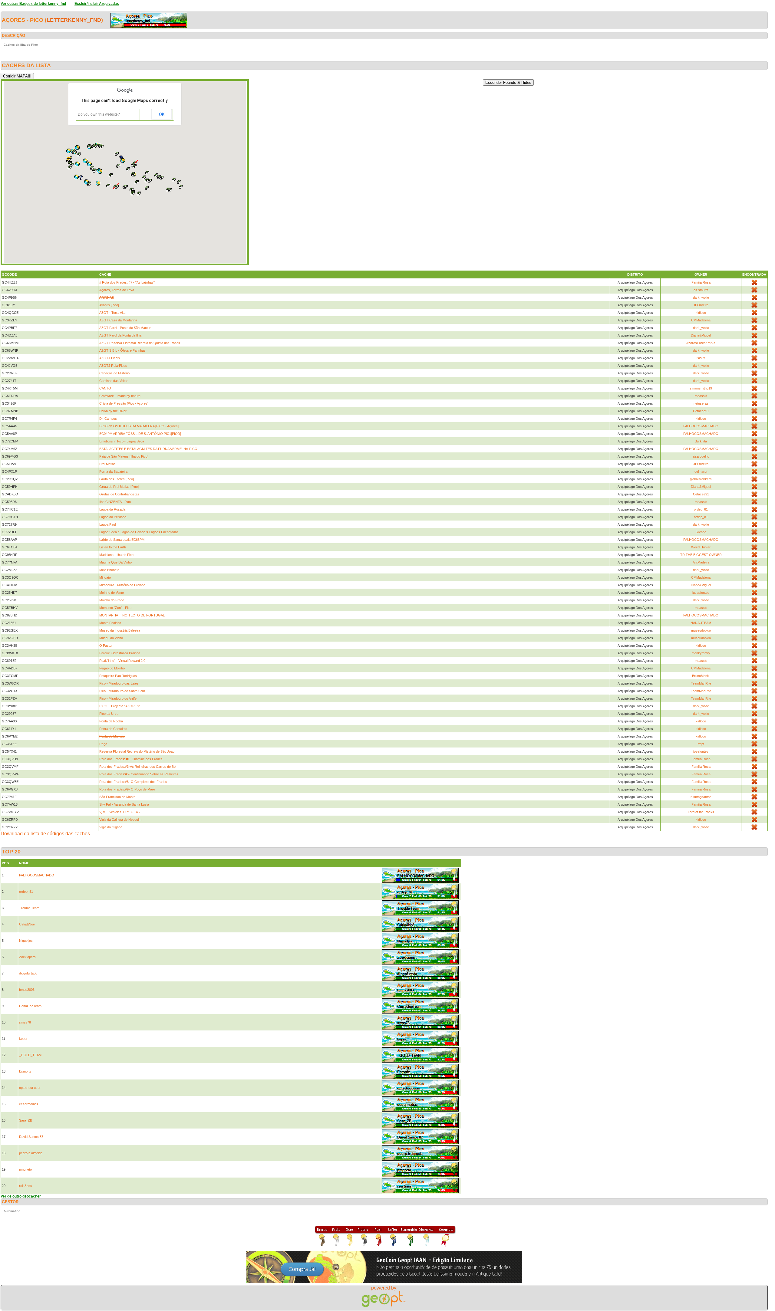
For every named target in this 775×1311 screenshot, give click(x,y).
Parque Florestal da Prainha (119, 653)
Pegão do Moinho (112, 668)
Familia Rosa (701, 282)
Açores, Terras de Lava (116, 290)
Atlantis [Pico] (109, 305)
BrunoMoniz (701, 676)
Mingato (105, 577)
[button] (162, 178)
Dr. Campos (108, 418)
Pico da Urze (108, 713)
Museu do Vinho (111, 638)
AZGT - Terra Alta (112, 312)
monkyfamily (701, 653)
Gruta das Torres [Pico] (116, 479)
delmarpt (700, 471)
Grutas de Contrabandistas (119, 494)
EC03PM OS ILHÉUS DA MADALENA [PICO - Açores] (139, 426)
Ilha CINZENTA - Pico (115, 502)
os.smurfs (701, 290)
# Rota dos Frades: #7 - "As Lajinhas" (127, 282)
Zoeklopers (27, 957)
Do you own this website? (99, 114)
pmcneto (25, 1169)
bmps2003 (27, 989)
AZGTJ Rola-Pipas (113, 365)
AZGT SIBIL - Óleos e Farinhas (122, 350)
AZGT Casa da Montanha (118, 320)
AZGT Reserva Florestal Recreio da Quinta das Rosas (139, 343)
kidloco (701, 312)
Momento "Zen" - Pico (115, 608)
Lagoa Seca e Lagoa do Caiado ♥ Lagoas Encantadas (139, 532)
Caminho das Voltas (113, 381)
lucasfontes (700, 592)
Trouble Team (29, 908)
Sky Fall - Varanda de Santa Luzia (124, 804)
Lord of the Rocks (701, 812)
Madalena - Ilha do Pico (116, 555)
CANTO (105, 388)
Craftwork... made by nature (119, 396)
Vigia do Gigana (110, 827)
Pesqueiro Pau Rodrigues (118, 676)
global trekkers (701, 479)
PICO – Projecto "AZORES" (119, 706)
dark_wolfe (701, 297)
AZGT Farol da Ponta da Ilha (120, 335)
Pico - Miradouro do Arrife (118, 698)
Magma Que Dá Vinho (115, 562)
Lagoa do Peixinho (112, 517)
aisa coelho (701, 456)
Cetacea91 (701, 411)
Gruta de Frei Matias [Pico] (119, 486)
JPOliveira (700, 305)
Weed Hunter (701, 547)
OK (161, 114)
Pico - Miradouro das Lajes (119, 683)
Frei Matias (107, 464)
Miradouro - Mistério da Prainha (122, 585)
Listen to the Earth (112, 547)
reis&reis (25, 1186)
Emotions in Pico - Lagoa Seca (121, 441)
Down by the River (113, 411)
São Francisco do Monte (117, 797)
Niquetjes (26, 940)
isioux (701, 358)
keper (23, 1038)
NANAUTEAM (701, 623)
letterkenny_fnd (74, 20)
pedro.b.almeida (30, 1153)
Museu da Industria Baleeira (119, 630)
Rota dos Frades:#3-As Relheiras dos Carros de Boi (137, 766)
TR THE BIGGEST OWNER (701, 555)
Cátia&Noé (27, 924)
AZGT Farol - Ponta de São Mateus (125, 328)
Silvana (701, 532)
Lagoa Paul (107, 524)
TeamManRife (701, 683)
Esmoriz (25, 1071)
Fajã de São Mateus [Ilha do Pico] (123, 456)
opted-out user (30, 1087)
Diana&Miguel (701, 335)
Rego (103, 744)
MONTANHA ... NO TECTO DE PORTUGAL (132, 615)
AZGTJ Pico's (109, 358)
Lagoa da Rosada (112, 509)
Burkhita (701, 441)
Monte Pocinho (110, 623)
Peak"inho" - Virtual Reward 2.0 (122, 660)
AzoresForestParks (700, 343)
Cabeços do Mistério (114, 373)
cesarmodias (28, 1104)
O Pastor (106, 645)
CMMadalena (701, 320)
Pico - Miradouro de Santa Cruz (122, 691)
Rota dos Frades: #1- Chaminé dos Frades (131, 759)
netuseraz (701, 403)
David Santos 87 (31, 1136)
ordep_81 (701, 509)
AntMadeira (701, 562)
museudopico (701, 630)
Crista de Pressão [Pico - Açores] (123, 403)
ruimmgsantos (701, 797)
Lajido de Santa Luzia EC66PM (121, 539)
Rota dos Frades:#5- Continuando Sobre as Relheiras (138, 774)
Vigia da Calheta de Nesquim (120, 819)
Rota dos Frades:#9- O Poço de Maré (127, 789)
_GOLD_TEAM (30, 1055)
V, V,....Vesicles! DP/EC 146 (119, 812)
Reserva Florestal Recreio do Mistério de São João (136, 751)
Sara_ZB (25, 1120)
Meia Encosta (109, 570)
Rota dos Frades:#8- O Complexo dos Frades (133, 782)
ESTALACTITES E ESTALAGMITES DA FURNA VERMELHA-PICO (148, 449)
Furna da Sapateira (113, 471)
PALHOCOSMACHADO (700, 426)
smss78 (25, 1022)
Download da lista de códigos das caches (45, 833)
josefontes (700, 751)
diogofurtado (28, 973)
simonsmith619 (701, 388)
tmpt (701, 744)
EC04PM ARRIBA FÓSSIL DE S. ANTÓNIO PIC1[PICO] (140, 433)
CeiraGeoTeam (30, 1006)
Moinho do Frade (111, 600)
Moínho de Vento (111, 592)
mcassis (701, 396)
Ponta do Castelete (113, 729)
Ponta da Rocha (111, 721)
